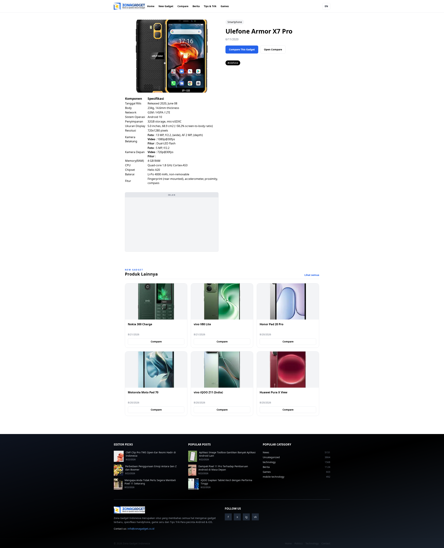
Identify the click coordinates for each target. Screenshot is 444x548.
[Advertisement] (172, 224)
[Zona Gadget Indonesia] (129, 6)
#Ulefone (233, 62)
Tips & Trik (210, 6)
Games (225, 6)
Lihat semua (311, 275)
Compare (182, 6)
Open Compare (273, 49)
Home (150, 6)
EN (326, 6)
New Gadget (166, 6)
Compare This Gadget (242, 49)
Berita (196, 6)
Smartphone (235, 22)
